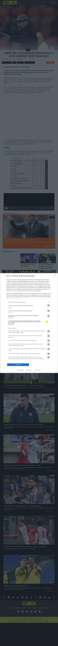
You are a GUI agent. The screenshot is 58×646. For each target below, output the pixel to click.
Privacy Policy (37, 370)
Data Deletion (20, 370)
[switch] (48, 306)
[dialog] (29, 323)
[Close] (55, 276)
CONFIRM (18, 364)
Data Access (29, 370)
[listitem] (29, 302)
